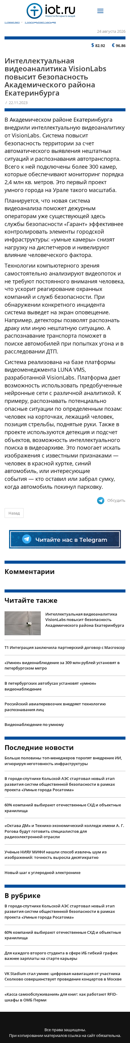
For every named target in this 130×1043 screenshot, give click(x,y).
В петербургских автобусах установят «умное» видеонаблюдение (50, 686)
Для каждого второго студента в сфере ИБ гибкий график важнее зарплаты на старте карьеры (61, 955)
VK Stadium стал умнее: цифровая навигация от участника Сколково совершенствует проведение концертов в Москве (63, 976)
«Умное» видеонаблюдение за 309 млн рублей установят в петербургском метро (62, 665)
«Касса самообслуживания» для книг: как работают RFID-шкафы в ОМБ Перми (61, 997)
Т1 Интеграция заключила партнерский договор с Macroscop (65, 647)
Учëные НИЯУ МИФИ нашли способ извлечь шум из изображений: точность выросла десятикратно (56, 854)
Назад (14, 513)
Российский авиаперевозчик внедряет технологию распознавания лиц (55, 706)
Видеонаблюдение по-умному (34, 724)
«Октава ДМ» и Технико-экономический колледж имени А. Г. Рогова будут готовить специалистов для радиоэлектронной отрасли (64, 831)
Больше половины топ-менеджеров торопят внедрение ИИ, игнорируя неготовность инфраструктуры (63, 760)
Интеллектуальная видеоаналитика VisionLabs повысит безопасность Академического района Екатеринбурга (84, 619)
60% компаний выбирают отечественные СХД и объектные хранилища (63, 807)
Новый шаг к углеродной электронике (42, 872)
